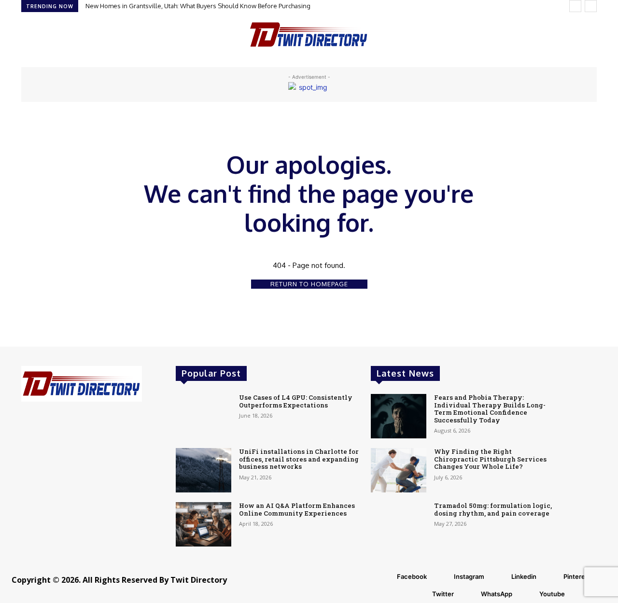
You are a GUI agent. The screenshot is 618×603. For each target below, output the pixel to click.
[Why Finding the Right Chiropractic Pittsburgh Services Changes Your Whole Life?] (398, 470)
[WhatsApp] (469, 594)
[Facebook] (385, 577)
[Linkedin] (499, 577)
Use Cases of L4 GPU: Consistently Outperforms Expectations (295, 401)
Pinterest (577, 576)
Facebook (412, 576)
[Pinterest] (551, 577)
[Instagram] (441, 577)
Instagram (469, 576)
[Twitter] (420, 594)
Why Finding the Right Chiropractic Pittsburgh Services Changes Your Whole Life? (490, 459)
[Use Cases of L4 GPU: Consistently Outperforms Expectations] (203, 416)
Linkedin (523, 576)
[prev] (575, 6)
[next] (591, 6)
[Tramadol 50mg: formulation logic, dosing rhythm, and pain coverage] (398, 524)
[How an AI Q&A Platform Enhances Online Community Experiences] (203, 524)
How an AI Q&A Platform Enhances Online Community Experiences (297, 509)
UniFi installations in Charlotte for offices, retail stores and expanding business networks (299, 459)
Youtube (552, 594)
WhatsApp (496, 594)
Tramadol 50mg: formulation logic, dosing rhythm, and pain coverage (493, 509)
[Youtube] (527, 594)
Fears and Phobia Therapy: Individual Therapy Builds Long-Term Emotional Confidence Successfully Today (490, 408)
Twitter (443, 594)
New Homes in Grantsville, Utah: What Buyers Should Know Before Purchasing (197, 6)
